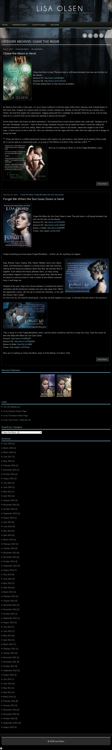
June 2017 (7, 457)
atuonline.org (48, 744)
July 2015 (7, 483)
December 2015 (9, 470)
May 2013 (7, 583)
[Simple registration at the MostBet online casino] (1, 749)
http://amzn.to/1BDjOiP (21, 338)
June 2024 (7, 444)
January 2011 (8, 705)
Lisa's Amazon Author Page (14, 411)
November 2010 (9, 714)
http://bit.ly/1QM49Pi (56, 228)
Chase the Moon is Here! (19, 53)
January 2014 (9, 548)
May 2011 (7, 688)
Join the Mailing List (11, 407)
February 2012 (9, 649)
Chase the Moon (22, 49)
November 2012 (9, 609)
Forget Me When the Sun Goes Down (49, 195)
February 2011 (9, 701)
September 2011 (10, 670)
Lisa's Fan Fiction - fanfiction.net (17, 420)
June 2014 (7, 526)
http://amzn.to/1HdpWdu (24, 341)
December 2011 (9, 657)
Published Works (20, 24)
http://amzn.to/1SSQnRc (54, 222)
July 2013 (7, 574)
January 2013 (9, 601)
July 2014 (7, 522)
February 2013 (9, 596)
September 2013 (10, 566)
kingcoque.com (77, 744)
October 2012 (9, 614)
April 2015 (7, 496)
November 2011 (9, 662)
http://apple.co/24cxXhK (50, 231)
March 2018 (8, 452)
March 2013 (8, 592)
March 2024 (8, 448)
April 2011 (7, 692)
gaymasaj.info (66, 744)
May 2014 (7, 531)
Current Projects (39, 25)
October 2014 (9, 509)
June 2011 (7, 684)
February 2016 (9, 465)
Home (4, 25)
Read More (102, 184)
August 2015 (8, 478)
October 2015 (9, 474)
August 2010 (8, 727)
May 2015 (7, 492)
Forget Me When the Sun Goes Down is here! (33, 199)
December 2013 (9, 553)
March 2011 (8, 697)
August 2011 (8, 675)
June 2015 (7, 487)
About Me (55, 25)
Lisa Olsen (59, 741)
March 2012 (8, 644)
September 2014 (10, 513)
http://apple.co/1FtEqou (20, 347)
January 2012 (9, 653)
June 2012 (7, 631)
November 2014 (9, 505)
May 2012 (7, 636)
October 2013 (9, 561)
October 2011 (8, 666)
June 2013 (7, 579)
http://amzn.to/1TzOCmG (55, 81)
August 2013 (8, 570)
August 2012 (8, 622)
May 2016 (7, 461)
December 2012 (9, 605)
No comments (37, 49)
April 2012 (7, 640)
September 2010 (10, 723)
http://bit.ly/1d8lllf (25, 344)
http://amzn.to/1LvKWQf (54, 225)
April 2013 (7, 588)
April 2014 (7, 535)
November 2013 (9, 557)
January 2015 (9, 500)
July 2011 (7, 679)
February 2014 (9, 544)
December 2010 (9, 710)
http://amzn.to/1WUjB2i (54, 78)
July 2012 (7, 627)
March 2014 (8, 540)
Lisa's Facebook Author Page (15, 415)
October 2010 (9, 718)
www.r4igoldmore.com (92, 744)
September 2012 (10, 618)
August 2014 (8, 518)
